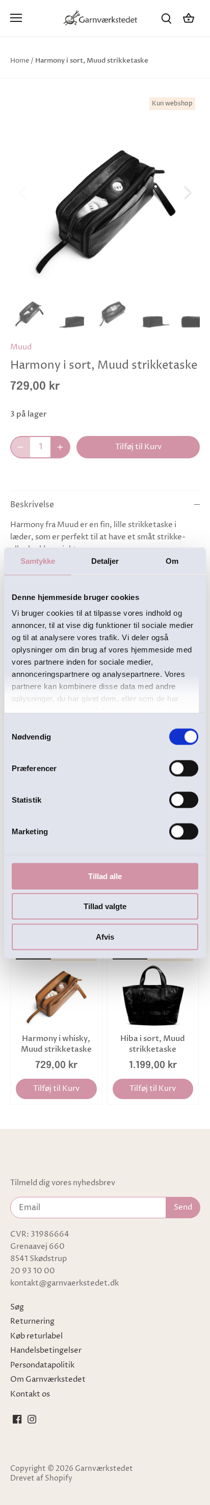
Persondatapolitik (42, 1365)
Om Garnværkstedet (48, 1379)
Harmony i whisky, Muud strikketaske (56, 1043)
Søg (17, 1307)
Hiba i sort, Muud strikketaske (152, 1043)
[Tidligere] (23, 192)
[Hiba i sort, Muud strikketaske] (153, 988)
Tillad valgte (105, 906)
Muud (21, 347)
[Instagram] (32, 1419)
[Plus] (60, 447)
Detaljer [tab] (105, 560)
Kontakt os (30, 1394)
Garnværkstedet (104, 1468)
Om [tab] (172, 560)
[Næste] (187, 192)
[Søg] (166, 18)
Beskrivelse (32, 505)
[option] (105, 192)
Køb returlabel (36, 1336)
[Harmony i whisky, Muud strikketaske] (56, 988)
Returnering (32, 1321)
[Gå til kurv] (188, 18)
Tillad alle (105, 875)
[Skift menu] (16, 18)
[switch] (183, 768)
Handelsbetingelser (46, 1350)
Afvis (105, 936)
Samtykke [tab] (38, 560)
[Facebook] (17, 1419)
